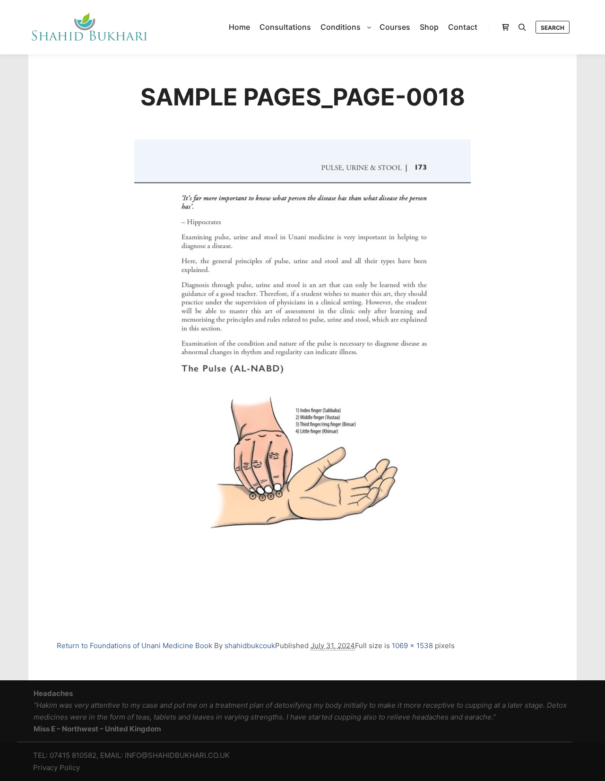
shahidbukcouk (250, 645)
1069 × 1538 (412, 645)
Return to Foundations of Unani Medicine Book (134, 645)
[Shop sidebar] (505, 27)
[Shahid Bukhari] (88, 27)
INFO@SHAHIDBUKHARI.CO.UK (177, 755)
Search (552, 27)
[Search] (522, 27)
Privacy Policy (56, 767)
